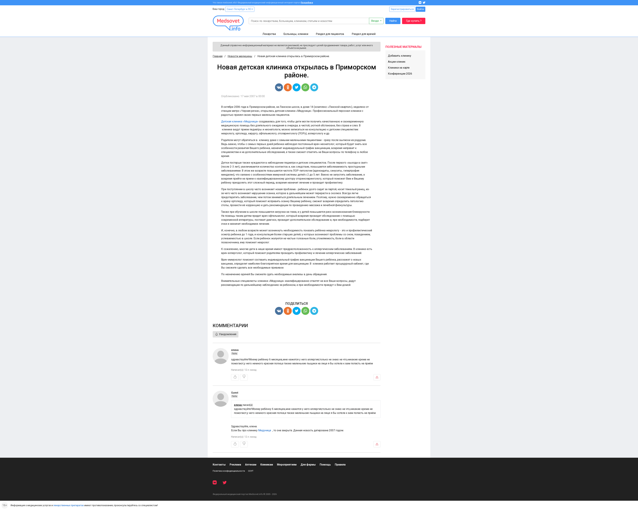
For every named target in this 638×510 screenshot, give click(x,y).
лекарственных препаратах (68, 505)
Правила (340, 464)
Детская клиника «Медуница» (239, 121)
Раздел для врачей (363, 34)
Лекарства (269, 34)
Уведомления (227, 334)
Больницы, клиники (295, 34)
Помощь (325, 464)
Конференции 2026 (400, 73)
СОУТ (250, 471)
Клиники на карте (399, 67)
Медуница (265, 430)
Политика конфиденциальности (229, 471)
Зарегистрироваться (402, 9)
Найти (393, 20)
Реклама (235, 464)
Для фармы (308, 464)
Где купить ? (414, 20)
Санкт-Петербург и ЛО (239, 9)
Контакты (219, 464)
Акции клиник (396, 61)
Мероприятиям (287, 464)
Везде (375, 20)
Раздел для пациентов (330, 34)
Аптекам (250, 464)
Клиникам (266, 464)
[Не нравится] (244, 377)
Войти (420, 9)
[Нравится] (235, 377)
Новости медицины (240, 56)
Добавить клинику (399, 55)
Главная (217, 56)
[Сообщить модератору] (376, 377)
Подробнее (307, 2)
